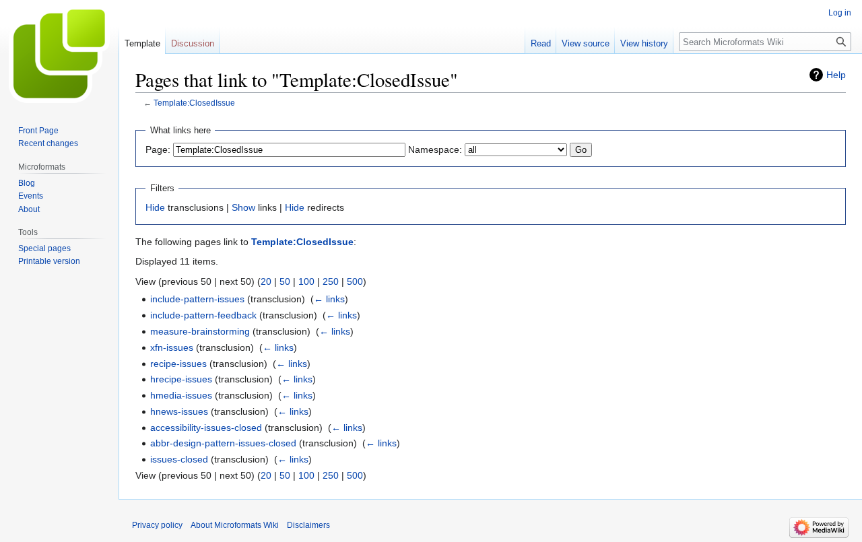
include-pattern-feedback (203, 315)
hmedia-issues (181, 395)
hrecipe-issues (181, 379)
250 (331, 281)
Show (243, 207)
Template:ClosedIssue (194, 102)
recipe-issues (178, 363)
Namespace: (435, 149)
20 (266, 281)
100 (306, 281)
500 (355, 281)
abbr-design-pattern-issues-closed (223, 443)
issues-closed (179, 459)
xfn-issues (171, 347)
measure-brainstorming (200, 331)
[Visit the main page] (59, 54)
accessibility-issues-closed (206, 427)
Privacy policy (157, 525)
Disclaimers (308, 525)
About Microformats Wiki (235, 525)
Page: (157, 149)
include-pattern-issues (197, 299)
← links (329, 299)
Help (836, 74)
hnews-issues (179, 411)
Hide (155, 207)
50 (284, 281)
